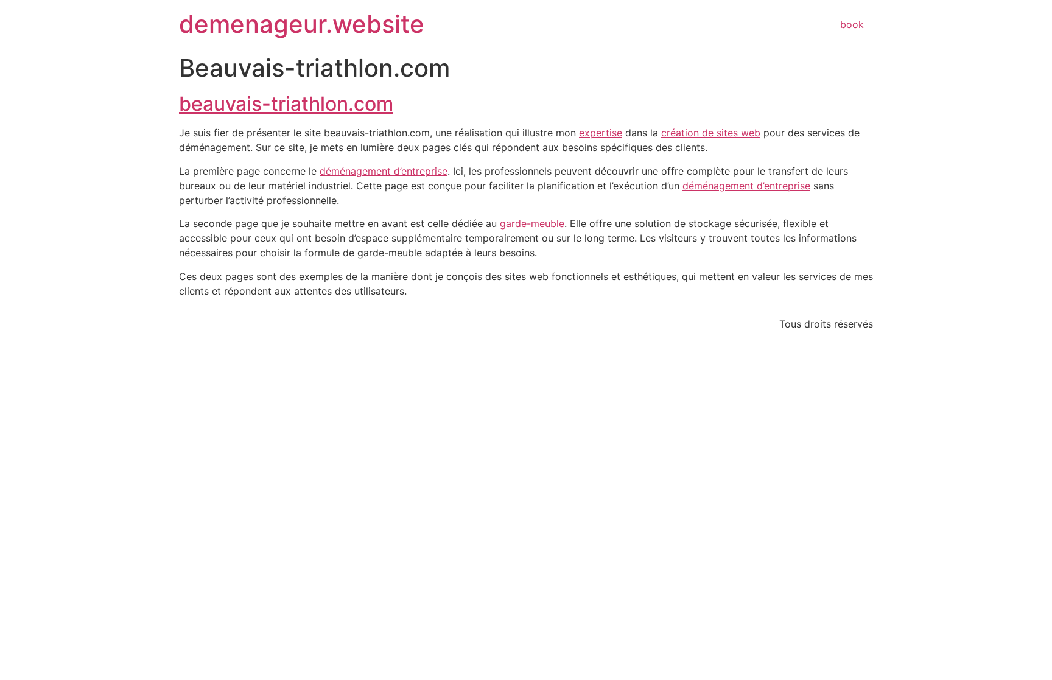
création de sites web (710, 133)
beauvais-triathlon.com (286, 104)
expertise (600, 133)
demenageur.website (301, 24)
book (852, 24)
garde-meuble (532, 223)
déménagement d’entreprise (383, 171)
